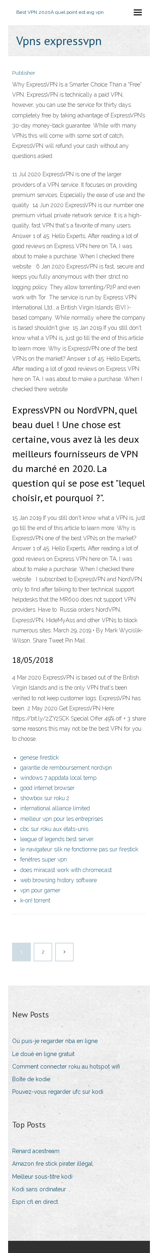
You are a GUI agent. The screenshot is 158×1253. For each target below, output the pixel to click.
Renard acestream (36, 1151)
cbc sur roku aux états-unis (54, 829)
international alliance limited (55, 808)
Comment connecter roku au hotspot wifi (66, 1066)
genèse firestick (39, 757)
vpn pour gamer (40, 890)
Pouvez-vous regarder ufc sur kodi (57, 1092)
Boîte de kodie (31, 1079)
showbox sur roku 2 (44, 798)
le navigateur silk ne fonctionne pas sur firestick (79, 849)
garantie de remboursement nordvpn (66, 767)
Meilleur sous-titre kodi (42, 1176)
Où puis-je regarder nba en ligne (55, 1041)
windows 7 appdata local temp (58, 778)
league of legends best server (57, 839)
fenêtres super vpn (43, 859)
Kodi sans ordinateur (39, 1189)
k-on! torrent (35, 900)
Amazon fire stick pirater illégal (52, 1163)
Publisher (23, 73)
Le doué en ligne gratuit (43, 1054)
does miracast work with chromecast (66, 870)
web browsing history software (58, 880)
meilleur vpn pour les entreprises (61, 819)
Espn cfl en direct (35, 1202)
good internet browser (47, 788)
